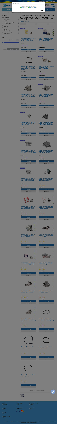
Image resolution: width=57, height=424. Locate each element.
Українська (35, 7)
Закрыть (42, 10)
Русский (25, 7)
